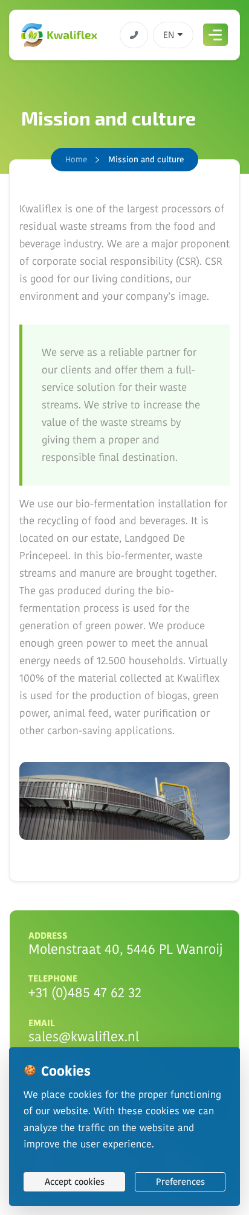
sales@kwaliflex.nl (83, 1036)
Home (76, 159)
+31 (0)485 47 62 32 (84, 992)
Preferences (180, 1181)
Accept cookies (75, 1181)
